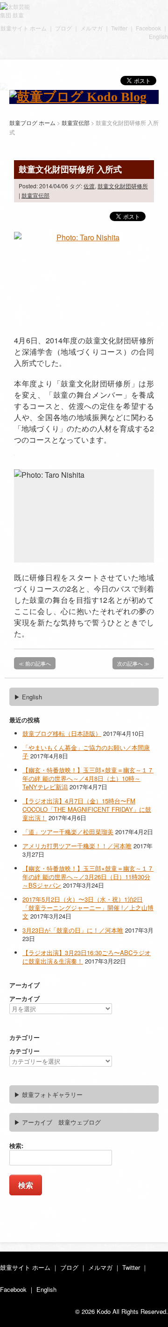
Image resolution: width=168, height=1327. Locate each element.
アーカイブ (24, 998)
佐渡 (89, 186)
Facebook (148, 28)
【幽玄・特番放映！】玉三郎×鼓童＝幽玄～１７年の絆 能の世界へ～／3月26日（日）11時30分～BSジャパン (88, 877)
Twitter (119, 28)
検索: (16, 1145)
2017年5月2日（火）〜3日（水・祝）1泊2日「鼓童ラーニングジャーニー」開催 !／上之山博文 (88, 907)
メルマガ (91, 28)
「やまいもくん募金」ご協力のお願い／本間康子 (86, 751)
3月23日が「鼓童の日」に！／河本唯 (72, 930)
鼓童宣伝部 (35, 195)
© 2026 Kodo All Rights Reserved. (121, 1311)
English (158, 36)
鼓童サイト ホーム (23, 28)
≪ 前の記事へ (35, 663)
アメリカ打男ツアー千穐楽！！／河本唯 (77, 845)
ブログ (63, 28)
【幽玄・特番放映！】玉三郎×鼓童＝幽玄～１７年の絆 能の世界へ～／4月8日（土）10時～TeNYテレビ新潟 (88, 778)
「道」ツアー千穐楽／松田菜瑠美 (67, 831)
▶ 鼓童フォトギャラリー (48, 1094)
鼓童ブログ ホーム (32, 122)
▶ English (28, 696)
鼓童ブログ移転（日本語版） (61, 733)
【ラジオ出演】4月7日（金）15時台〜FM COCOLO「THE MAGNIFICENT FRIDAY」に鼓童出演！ (86, 809)
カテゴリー (24, 1050)
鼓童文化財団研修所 (123, 186)
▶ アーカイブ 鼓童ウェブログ (57, 1122)
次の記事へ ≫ (133, 663)
